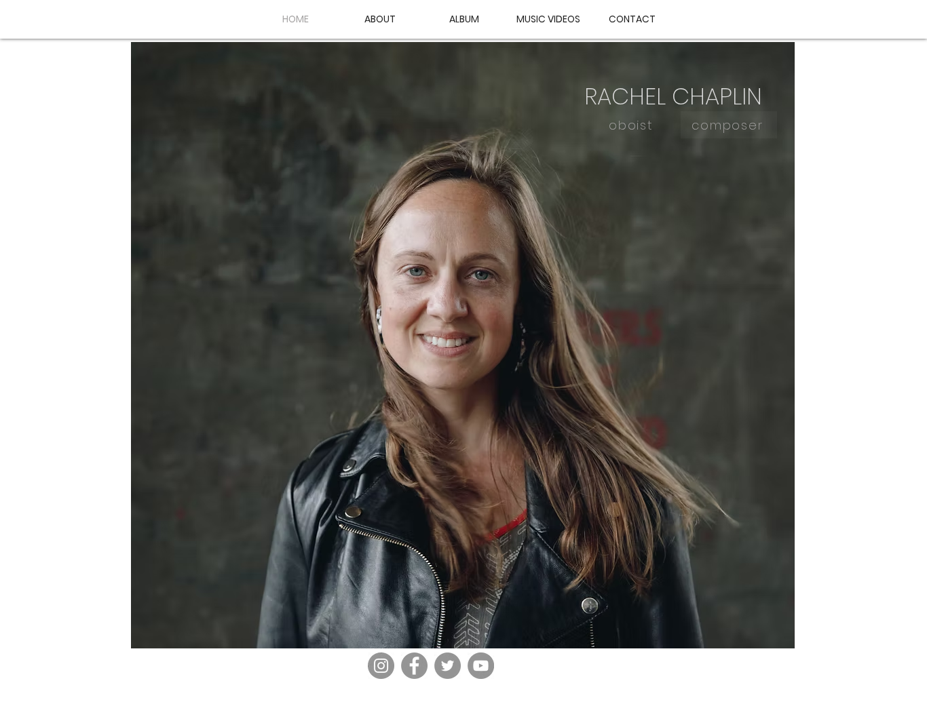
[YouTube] (481, 665)
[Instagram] (381, 665)
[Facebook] (414, 665)
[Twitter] (447, 665)
